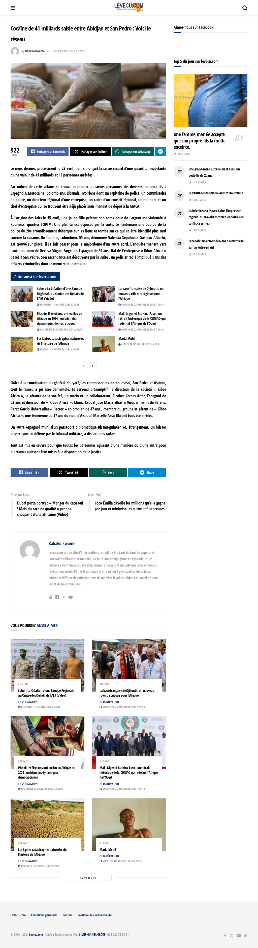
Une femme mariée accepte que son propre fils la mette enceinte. (199, 140)
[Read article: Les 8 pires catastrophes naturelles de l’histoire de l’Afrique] (22, 344)
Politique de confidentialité (95, 915)
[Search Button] (244, 7)
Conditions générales (44, 915)
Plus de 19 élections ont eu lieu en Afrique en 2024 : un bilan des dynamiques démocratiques (59, 318)
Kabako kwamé (35, 51)
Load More (88, 877)
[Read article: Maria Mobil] (103, 344)
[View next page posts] (92, 365)
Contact (67, 915)
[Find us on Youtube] (239, 935)
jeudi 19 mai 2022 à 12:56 (69, 51)
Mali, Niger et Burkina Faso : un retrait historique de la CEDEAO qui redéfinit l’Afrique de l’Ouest (142, 318)
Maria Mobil (126, 338)
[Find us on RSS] (245, 935)
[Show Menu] (13, 7)
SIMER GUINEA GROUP (92, 934)
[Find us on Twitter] (232, 935)
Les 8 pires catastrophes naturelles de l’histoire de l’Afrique (60, 341)
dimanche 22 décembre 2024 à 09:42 (142, 329)
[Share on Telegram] (160, 151)
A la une (23, 684)
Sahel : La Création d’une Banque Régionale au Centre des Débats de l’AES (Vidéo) (60, 293)
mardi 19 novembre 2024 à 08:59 (59, 349)
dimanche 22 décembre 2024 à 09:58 (142, 304)
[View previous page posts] (83, 365)
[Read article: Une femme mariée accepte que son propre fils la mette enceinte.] (210, 100)
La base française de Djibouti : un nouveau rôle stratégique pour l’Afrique (141, 293)
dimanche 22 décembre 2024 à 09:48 (60, 329)
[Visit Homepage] (129, 8)
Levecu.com (18, 915)
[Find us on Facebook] (225, 935)
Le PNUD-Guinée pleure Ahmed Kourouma (216, 193)
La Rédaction (30, 701)
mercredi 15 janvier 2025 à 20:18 (59, 304)
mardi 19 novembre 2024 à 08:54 (140, 344)
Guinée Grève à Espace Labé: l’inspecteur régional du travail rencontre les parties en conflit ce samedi (216, 217)
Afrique (104, 684)
